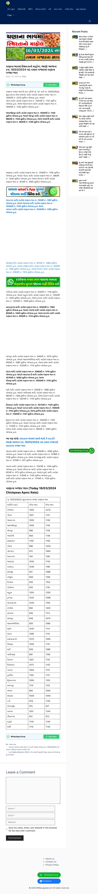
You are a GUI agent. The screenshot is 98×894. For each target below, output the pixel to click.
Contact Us (51, 862)
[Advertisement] (33, 148)
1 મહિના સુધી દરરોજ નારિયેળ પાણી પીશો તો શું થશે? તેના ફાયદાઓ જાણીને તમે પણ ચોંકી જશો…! (86, 72)
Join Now (52, 85)
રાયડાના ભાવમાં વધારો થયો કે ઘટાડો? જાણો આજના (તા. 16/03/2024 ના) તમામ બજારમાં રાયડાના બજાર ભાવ (32, 442)
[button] (89, 21)
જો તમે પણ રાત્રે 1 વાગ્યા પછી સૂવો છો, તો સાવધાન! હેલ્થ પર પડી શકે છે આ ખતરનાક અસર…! (86, 137)
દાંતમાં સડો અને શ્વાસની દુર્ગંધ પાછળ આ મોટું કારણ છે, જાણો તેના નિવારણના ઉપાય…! (86, 88)
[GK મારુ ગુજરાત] (8, 3)
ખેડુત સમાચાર (81, 9)
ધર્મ (50, 9)
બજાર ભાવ (69, 9)
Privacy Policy (52, 865)
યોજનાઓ (21, 9)
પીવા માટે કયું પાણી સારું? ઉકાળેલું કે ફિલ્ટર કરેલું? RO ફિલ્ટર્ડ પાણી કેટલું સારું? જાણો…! (85, 152)
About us (50, 859)
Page (9, 15)
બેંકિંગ (30, 9)
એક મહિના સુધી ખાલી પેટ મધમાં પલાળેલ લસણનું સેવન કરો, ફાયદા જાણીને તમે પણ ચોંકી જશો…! (86, 121)
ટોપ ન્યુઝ (11, 9)
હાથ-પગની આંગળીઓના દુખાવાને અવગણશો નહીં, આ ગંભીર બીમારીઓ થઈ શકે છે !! (86, 185)
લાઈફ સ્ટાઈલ (40, 9)
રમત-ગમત (58, 9)
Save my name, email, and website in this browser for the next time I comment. (33, 829)
